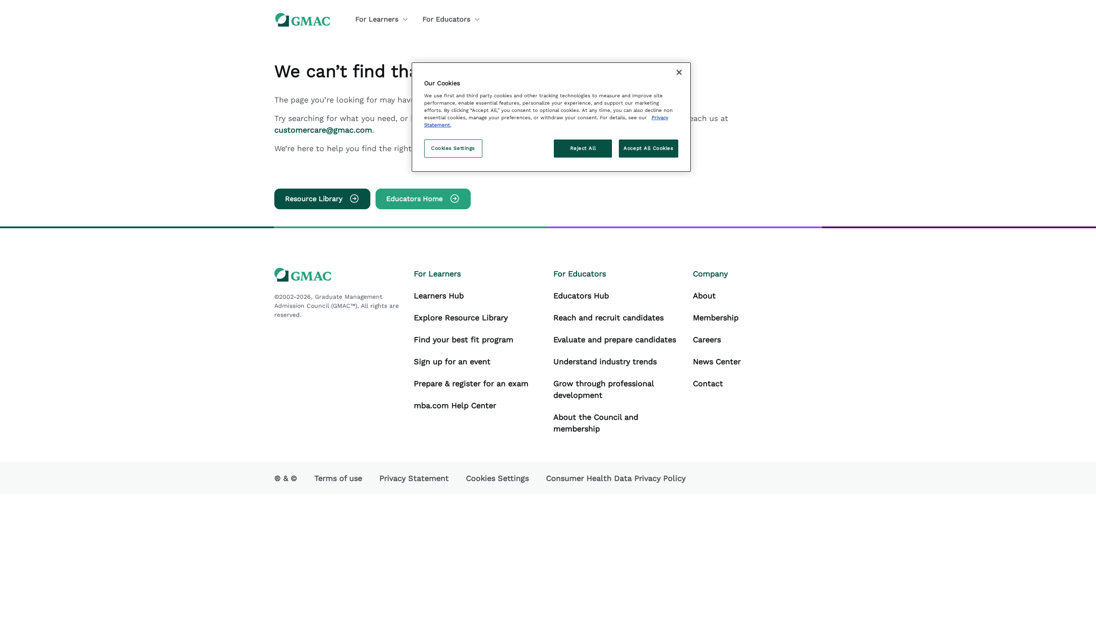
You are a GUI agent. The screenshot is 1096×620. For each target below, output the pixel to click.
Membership (716, 317)
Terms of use (338, 478)
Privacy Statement (414, 478)
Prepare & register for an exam (471, 383)
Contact (708, 383)
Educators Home (414, 199)
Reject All (583, 148)
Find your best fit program (463, 339)
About (704, 295)
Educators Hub (581, 295)
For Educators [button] (446, 19)
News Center (717, 361)
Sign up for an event (452, 361)
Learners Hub (439, 295)
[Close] (679, 72)
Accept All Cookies (648, 148)
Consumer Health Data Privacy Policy (616, 478)
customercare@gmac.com (323, 129)
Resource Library (313, 199)
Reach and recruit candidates (608, 317)
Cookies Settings (453, 148)
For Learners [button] (376, 19)
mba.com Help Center (455, 405)
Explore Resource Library (461, 317)
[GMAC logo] (302, 19)
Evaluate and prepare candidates (614, 339)
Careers (707, 339)
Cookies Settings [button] (497, 478)
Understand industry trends (605, 361)
